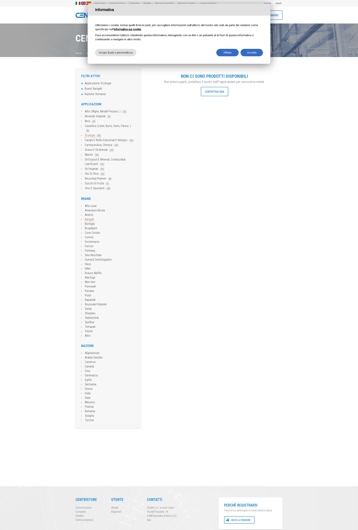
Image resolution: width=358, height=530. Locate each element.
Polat (88, 295)
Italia (87, 398)
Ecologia (92, 135)
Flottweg (90, 250)
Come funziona (117, 3)
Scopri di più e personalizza (116, 52)
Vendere (147, 3)
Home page (99, 3)
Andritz (89, 215)
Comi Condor (92, 233)
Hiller (88, 268)
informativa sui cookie (127, 29)
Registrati (116, 511)
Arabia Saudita (93, 357)
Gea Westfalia (93, 255)
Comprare (134, 3)
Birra (90, 121)
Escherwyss (92, 241)
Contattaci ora (214, 91)
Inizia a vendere (240, 520)
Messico (90, 402)
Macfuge (90, 277)
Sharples (90, 313)
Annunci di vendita (164, 3)
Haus (88, 264)
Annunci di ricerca (186, 3)
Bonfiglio (90, 224)
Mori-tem (90, 282)
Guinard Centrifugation (98, 259)
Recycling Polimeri (98, 178)
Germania (90, 384)
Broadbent (91, 228)
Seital (88, 309)
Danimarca (91, 375)
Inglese (83, 3)
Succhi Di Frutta (97, 183)
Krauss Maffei (93, 273)
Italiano (78, 3)
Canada (89, 366)
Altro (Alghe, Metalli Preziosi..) (105, 111)
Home (78, 53)
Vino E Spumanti (97, 188)
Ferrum (89, 246)
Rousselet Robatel (95, 304)
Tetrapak (90, 326)
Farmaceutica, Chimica (101, 145)
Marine (91, 154)
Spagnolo (88, 3)
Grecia (88, 389)
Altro (87, 335)
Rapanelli (90, 300)
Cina (87, 371)
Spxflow (89, 322)
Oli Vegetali (94, 169)
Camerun (90, 362)
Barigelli (89, 219)
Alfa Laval (90, 206)
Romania (90, 411)
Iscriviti (267, 3)
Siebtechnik (92, 318)
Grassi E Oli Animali (99, 150)
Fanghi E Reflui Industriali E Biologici (109, 140)
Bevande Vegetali (97, 116)
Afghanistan (92, 353)
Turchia (89, 420)
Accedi (279, 3)
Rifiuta (227, 52)
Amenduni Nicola (95, 210)
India (87, 393)
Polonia (89, 406)
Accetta (251, 52)
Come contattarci (208, 3)
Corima (89, 237)
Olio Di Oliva (94, 173)
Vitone (88, 331)
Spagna (89, 415)
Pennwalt (90, 286)
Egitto (88, 380)
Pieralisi (89, 291)
